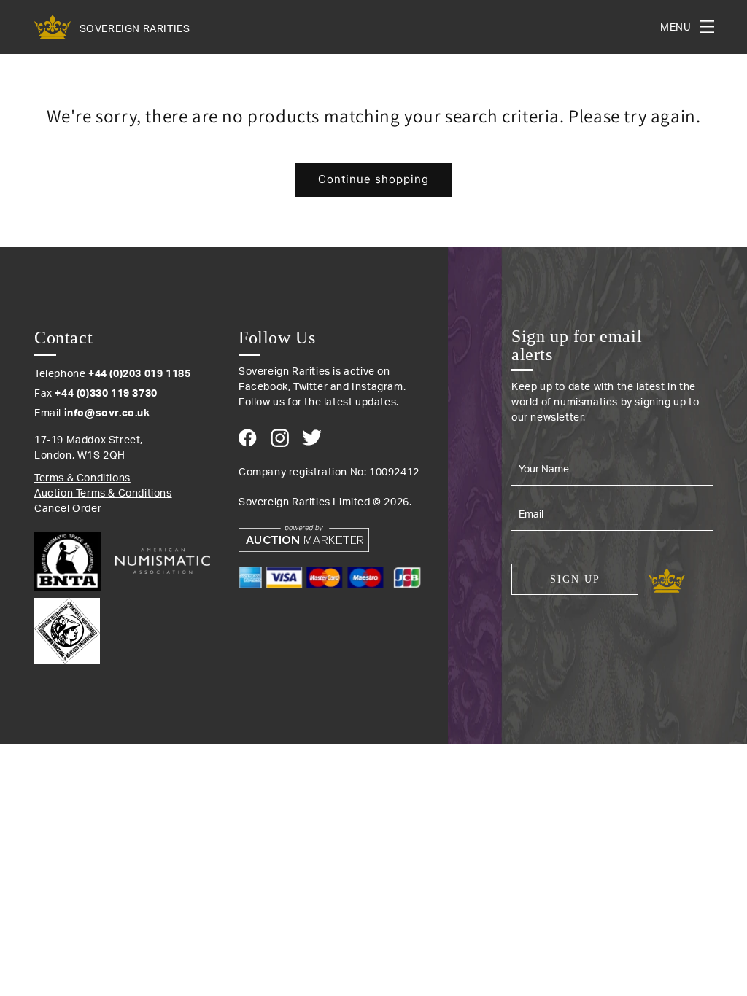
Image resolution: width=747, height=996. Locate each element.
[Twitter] (312, 437)
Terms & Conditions (82, 478)
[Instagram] (280, 438)
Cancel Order (67, 509)
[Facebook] (248, 438)
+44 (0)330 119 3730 (106, 394)
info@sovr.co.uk (107, 413)
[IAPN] (67, 627)
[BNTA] (73, 561)
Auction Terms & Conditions (103, 494)
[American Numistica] (162, 560)
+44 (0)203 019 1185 (139, 374)
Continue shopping (373, 179)
